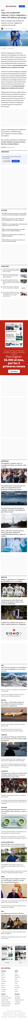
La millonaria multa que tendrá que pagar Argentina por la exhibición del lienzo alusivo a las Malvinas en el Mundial (14, 802)
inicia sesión (6, 161)
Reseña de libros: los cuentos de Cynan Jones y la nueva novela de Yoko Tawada (13, 240)
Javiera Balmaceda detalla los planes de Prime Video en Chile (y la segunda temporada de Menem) (14, 871)
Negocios (3, 700)
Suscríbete (16, 161)
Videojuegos (9, 147)
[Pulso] (20, 960)
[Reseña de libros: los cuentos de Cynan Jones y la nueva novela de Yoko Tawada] (14, 855)
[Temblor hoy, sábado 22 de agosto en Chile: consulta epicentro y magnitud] (23, 288)
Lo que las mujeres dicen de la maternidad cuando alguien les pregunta (13, 932)
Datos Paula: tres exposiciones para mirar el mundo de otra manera (13, 937)
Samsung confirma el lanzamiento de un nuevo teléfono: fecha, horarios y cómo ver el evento (14, 811)
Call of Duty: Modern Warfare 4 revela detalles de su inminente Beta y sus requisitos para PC (13, 832)
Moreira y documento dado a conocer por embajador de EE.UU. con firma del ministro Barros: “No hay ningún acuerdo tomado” (11, 294)
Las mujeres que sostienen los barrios (12, 913)
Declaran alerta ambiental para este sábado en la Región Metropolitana (13, 235)
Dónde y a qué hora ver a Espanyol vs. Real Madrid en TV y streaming (13, 580)
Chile (2, 665)
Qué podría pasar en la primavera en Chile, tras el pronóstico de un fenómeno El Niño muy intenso (13, 487)
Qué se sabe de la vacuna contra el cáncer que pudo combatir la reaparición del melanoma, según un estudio (13, 533)
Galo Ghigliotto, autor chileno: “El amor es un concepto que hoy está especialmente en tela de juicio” (13, 866)
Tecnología (4, 807)
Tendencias (4, 735)
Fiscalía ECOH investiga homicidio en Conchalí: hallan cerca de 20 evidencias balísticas (13, 230)
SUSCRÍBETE (14, 371)
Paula (2, 911)
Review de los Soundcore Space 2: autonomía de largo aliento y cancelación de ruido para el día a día (14, 837)
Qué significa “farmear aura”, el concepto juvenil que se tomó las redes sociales (13, 465)
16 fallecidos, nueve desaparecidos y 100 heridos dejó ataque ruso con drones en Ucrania (14, 225)
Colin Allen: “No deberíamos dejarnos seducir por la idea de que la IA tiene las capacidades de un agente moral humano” (14, 765)
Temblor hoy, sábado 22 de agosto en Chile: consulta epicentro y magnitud (11, 287)
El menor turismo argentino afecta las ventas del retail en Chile (13, 725)
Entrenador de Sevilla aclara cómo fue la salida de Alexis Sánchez (13, 796)
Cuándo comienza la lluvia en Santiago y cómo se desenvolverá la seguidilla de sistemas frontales (11, 270)
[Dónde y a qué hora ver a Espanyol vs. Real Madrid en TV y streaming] (14, 590)
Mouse (3, 10)
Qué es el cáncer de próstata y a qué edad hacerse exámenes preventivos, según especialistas (11, 276)
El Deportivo (4, 771)
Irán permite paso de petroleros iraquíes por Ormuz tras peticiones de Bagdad (13, 906)
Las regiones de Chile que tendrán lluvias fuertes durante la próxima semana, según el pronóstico (14, 738)
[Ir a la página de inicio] (11, 6)
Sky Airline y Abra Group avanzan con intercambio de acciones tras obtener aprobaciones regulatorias (14, 214)
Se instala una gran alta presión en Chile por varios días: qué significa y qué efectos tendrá (13, 510)
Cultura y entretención (7, 842)
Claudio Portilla (9, 28)
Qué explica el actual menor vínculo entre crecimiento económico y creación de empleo (12, 730)
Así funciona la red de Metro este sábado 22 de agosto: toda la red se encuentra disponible (12, 602)
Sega (13, 147)
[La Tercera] (7, 960)
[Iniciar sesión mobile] (26, 6)
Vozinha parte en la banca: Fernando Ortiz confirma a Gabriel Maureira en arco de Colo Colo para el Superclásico (14, 775)
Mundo (3, 876)
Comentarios (11, 48)
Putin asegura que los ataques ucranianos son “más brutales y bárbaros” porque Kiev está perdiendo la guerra (13, 880)
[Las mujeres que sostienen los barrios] (14, 922)
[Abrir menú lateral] (2, 6)
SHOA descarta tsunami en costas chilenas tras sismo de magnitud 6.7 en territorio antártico (13, 219)
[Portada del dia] (14, 346)
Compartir (4, 48)
